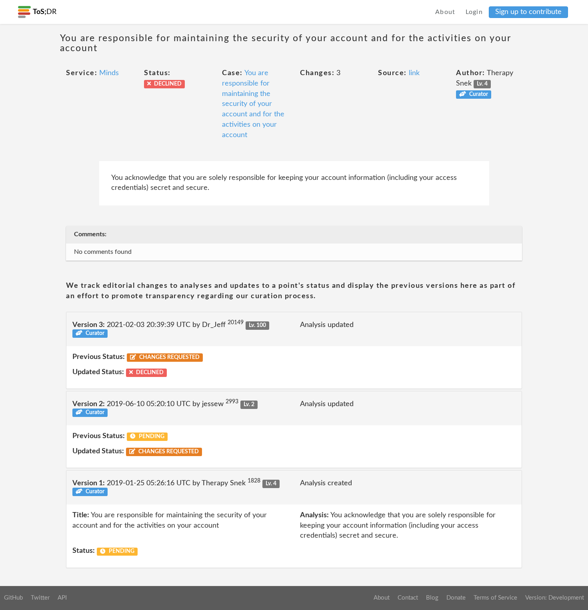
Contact (408, 598)
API (62, 598)
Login (474, 12)
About (445, 12)
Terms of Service (495, 598)
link (414, 73)
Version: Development (554, 598)
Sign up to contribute (528, 12)
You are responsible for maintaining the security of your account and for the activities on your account (253, 104)
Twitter (40, 598)
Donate (456, 598)
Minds (109, 73)
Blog (432, 598)
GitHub (13, 598)
